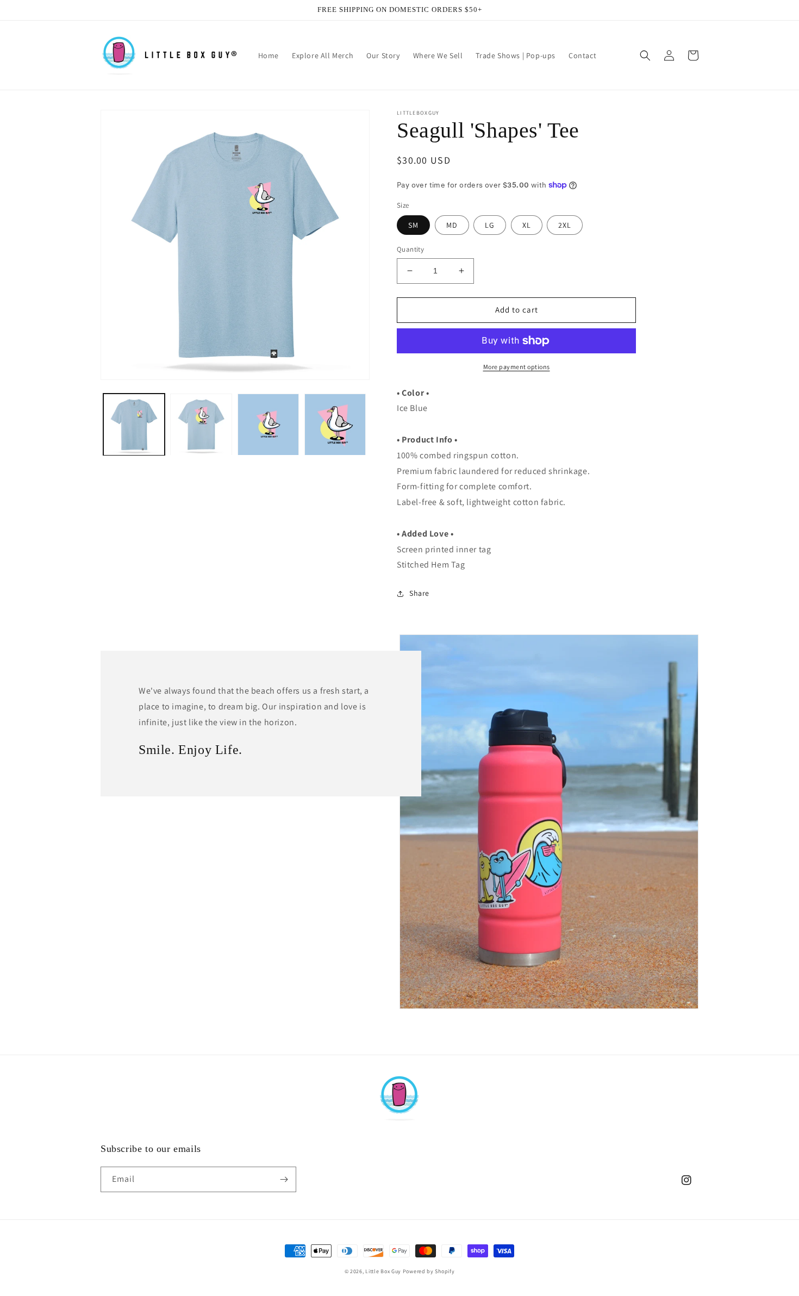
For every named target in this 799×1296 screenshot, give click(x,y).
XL (526, 225)
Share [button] (419, 593)
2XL (564, 225)
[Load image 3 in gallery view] (268, 424)
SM (413, 225)
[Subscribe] (284, 1179)
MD (452, 225)
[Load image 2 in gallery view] (201, 424)
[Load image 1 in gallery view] (134, 424)
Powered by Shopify (429, 1271)
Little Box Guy (383, 1271)
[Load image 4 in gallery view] (335, 424)
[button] (645, 55)
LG (490, 225)
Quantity (410, 249)
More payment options (516, 367)
